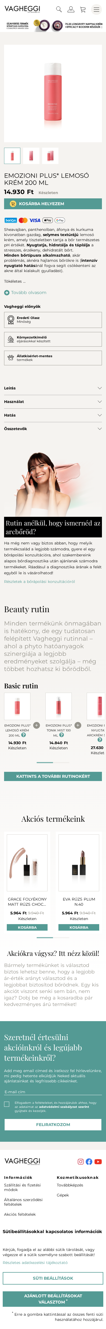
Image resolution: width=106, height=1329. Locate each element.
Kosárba (27, 927)
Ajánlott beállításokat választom (53, 1299)
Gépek (63, 1195)
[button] (59, 10)
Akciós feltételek (20, 1214)
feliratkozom (53, 1124)
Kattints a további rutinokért (53, 776)
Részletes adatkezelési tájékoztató (35, 1262)
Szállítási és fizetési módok (22, 1187)
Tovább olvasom (28, 292)
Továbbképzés (70, 1185)
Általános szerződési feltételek (23, 1202)
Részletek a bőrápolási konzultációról (39, 581)
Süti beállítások (53, 1278)
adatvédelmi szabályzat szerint (64, 1107)
